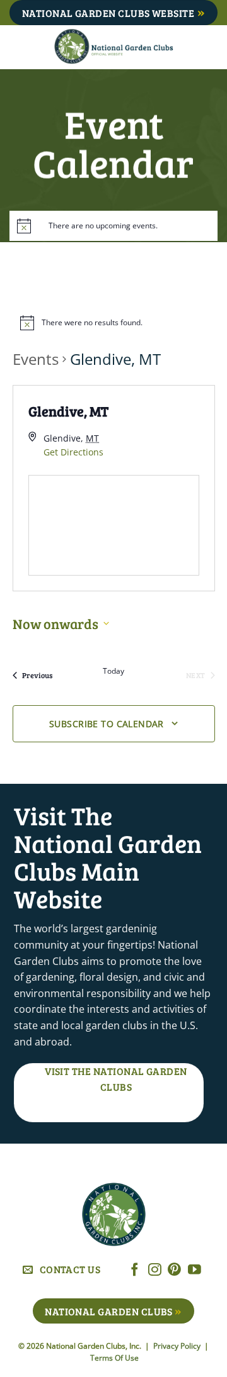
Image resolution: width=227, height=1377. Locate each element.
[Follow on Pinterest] (174, 1270)
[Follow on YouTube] (194, 1270)
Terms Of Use (114, 1357)
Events (36, 358)
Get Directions (73, 452)
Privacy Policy (177, 1346)
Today (113, 671)
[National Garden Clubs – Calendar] (113, 47)
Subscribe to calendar (106, 724)
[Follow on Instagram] (154, 1270)
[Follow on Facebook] (134, 1270)
